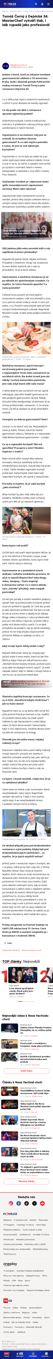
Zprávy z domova (11, 1312)
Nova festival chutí (28, 1088)
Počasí (27, 1317)
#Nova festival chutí (31, 950)
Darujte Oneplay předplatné (30, 1271)
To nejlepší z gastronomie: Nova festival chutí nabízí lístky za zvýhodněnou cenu (34, 1170)
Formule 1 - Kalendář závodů (28, 1327)
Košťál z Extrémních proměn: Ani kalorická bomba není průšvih (35, 1059)
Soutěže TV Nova (41, 1234)
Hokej (35, 1322)
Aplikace (21, 1332)
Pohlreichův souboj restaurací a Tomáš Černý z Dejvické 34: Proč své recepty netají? (24, 679)
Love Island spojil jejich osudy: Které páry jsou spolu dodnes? (21, 991)
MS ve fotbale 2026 (21, 1322)
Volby (34, 1312)
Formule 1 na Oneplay (13, 1290)
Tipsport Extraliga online (38, 1290)
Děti (14, 1280)
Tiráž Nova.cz (9, 1254)
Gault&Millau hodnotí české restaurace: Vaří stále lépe (35, 1092)
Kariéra (33, 1220)
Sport (27, 1280)
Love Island (14, 986)
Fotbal (6, 1322)
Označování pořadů (12, 1244)
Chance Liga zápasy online (16, 1285)
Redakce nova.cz (18, 65)
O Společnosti (20, 1220)
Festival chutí (15, 11)
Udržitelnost (25, 1234)
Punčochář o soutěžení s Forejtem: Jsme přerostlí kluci (36, 1044)
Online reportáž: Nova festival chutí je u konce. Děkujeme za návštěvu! (33, 1122)
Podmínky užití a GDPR (35, 1244)
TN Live (6, 1308)
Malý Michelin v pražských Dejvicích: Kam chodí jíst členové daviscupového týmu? (24, 232)
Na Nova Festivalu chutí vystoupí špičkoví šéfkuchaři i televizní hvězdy (36, 1138)
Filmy (44, 1276)
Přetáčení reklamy (11, 1230)
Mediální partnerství (25, 1239)
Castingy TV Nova (25, 1225)
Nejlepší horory (33, 1276)
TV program (9, 1271)
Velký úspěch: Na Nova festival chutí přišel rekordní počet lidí (35, 1106)
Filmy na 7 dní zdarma (13, 1276)
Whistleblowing (40, 1249)
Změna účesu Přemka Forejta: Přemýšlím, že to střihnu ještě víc (36, 1030)
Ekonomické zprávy (12, 1317)
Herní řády (41, 1225)
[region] (26, 12)
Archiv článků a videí (32, 1230)
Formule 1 (8, 1327)
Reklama (7, 1220)
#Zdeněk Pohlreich (11, 950)
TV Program (8, 1225)
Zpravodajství (35, 1308)
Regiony (26, 1312)
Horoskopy (37, 1317)
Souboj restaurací (10, 228)
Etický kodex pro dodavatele (17, 1249)
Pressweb (43, 1220)
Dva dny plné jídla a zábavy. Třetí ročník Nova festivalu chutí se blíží (35, 1154)
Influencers (8, 1239)
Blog (20, 1280)
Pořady (5, 11)
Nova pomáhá (10, 1234)
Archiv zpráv (9, 1332)
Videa (15, 1308)
